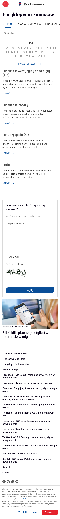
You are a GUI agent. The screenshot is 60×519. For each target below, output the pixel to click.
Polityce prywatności (30, 499)
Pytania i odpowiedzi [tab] (29, 24)
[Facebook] (4, 481)
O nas (5, 472)
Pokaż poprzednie (28, 64)
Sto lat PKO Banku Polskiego (27, 460)
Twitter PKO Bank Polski (28, 406)
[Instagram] (8, 481)
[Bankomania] (31, 4)
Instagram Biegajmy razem (25, 430)
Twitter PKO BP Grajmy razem (27, 439)
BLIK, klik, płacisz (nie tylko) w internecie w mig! (25, 335)
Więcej (21, 512)
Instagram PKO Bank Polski (26, 422)
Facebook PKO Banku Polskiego (28, 376)
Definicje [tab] (8, 24)
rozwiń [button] (6, 93)
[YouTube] (16, 481)
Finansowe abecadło (13, 359)
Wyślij (30, 290)
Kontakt (6, 467)
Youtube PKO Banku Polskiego (19, 453)
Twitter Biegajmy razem (28, 414)
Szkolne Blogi (10, 369)
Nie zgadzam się (32, 512)
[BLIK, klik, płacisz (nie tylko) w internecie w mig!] (30, 314)
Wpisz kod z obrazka (15, 264)
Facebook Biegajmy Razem (30, 390)
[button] (5, 4)
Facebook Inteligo (28, 383)
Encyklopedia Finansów (15, 364)
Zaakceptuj (50, 512)
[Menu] (56, 4)
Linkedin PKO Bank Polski (29, 447)
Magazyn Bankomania (14, 353)
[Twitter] (12, 481)
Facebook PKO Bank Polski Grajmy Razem (26, 398)
